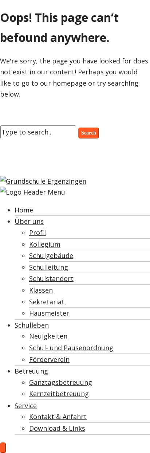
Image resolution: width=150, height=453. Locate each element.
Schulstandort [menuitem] (51, 278)
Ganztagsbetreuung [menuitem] (60, 382)
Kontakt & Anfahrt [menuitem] (58, 416)
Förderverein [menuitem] (49, 359)
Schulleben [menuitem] (32, 325)
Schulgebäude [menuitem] (51, 255)
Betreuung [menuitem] (31, 371)
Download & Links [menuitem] (57, 428)
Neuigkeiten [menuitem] (48, 336)
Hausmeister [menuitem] (49, 313)
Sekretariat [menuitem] (46, 301)
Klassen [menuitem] (41, 290)
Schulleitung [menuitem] (48, 267)
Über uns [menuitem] (29, 221)
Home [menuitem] (24, 210)
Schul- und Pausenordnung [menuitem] (71, 347)
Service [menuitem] (26, 405)
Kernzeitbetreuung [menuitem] (59, 393)
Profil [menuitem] (37, 232)
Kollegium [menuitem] (44, 244)
